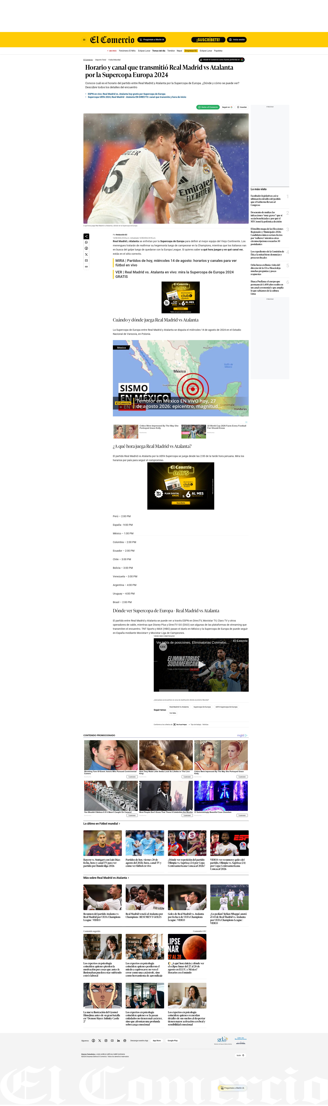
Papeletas (218, 51)
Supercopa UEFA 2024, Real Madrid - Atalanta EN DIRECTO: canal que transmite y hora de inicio (137, 97)
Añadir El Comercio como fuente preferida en (221, 60)
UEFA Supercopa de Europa (226, 707)
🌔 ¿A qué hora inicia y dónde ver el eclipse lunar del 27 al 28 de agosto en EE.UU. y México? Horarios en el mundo (186, 968)
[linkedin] (118, 1040)
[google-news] (124, 1040)
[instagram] (105, 1040)
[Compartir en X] (86, 254)
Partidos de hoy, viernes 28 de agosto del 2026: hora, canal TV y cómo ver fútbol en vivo (143, 863)
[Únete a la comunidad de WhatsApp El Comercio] (208, 107)
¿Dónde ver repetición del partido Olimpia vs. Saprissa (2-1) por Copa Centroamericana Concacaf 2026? (186, 863)
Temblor (171, 51)
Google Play (173, 1041)
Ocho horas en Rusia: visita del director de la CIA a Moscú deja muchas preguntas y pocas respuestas (266, 269)
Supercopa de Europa (202, 707)
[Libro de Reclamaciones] (241, 1040)
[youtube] (112, 1040)
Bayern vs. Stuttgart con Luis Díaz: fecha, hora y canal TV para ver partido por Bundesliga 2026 (101, 863)
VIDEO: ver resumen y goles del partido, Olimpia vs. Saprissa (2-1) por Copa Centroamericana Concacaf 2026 (227, 864)
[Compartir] (86, 236)
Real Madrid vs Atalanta (179, 707)
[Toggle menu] (84, 40)
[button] (201, 664)
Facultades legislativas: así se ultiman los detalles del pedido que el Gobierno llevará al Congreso (266, 200)
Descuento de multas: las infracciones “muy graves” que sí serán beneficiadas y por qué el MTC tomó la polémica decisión (266, 217)
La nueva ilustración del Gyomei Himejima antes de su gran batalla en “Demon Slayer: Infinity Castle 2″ (101, 1016)
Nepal (179, 51)
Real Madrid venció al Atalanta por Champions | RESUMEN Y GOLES (144, 915)
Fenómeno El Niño (127, 51)
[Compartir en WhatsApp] (86, 242)
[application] (201, 665)
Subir (239, 1055)
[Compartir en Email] (86, 261)
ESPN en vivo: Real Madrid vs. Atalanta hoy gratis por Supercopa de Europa (126, 94)
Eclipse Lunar (144, 51)
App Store (157, 1041)
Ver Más (173, 713)
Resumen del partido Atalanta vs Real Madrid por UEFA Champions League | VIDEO (101, 917)
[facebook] (93, 1040)
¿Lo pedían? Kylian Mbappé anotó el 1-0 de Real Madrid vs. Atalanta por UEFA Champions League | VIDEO (228, 918)
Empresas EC (191, 51)
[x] (99, 1040)
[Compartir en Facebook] (86, 248)
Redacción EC (121, 235)
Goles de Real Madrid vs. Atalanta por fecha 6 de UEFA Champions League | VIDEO (186, 917)
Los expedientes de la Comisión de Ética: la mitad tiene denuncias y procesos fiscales (267, 254)
